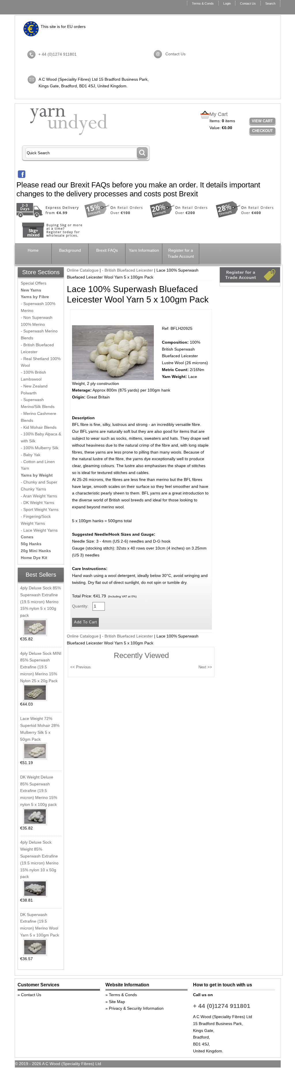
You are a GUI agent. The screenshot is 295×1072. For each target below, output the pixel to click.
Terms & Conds (203, 3)
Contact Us (248, 3)
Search (270, 3)
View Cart (262, 121)
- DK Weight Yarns (37, 502)
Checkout (262, 131)
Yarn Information (144, 250)
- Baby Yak (30, 454)
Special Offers (33, 283)
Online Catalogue (83, 270)
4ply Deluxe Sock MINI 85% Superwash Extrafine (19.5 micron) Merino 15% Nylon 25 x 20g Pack (40, 667)
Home (33, 250)
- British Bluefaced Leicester (127, 270)
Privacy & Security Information (136, 1008)
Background (70, 250)
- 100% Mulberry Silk (39, 447)
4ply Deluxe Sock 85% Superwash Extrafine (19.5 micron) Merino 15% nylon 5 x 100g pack (40, 602)
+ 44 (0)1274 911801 (57, 54)
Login (227, 3)
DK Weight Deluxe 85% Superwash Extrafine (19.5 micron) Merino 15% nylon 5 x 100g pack (38, 791)
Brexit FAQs (107, 250)
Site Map (117, 1001)
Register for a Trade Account (181, 253)
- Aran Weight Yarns (39, 496)
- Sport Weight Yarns (39, 509)
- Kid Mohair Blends (38, 427)
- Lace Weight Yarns (39, 530)
